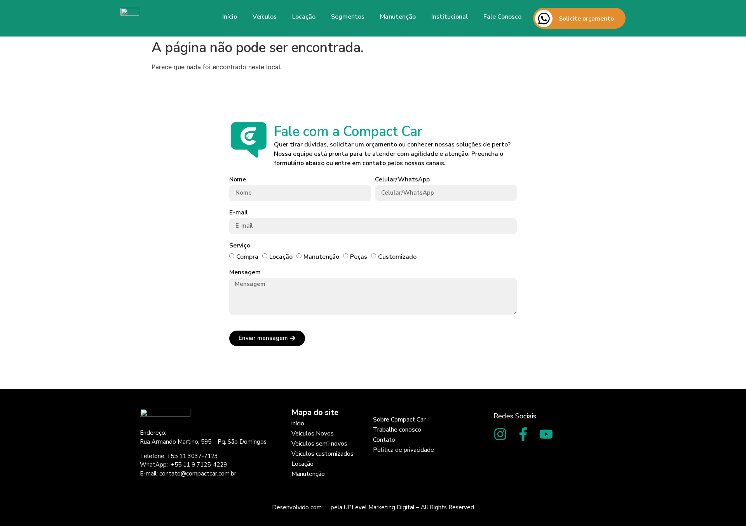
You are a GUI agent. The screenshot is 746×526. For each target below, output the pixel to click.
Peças (358, 257)
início (297, 423)
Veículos (265, 16)
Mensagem (245, 272)
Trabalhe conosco (397, 429)
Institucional (449, 16)
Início (229, 16)
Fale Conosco (502, 16)
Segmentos (347, 16)
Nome (237, 180)
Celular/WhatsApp (402, 180)
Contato (384, 439)
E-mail (238, 213)
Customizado (397, 257)
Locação (303, 16)
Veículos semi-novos (319, 443)
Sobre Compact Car (399, 419)
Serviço (239, 246)
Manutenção (398, 16)
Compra (247, 257)
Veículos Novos (312, 433)
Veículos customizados (322, 453)
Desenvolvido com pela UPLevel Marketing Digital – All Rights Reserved (373, 507)
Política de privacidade (403, 450)
